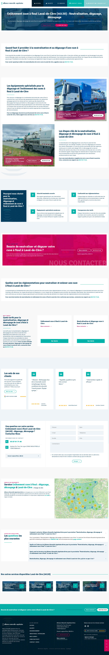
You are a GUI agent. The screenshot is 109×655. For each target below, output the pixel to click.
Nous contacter (84, 115)
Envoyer (76, 461)
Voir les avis (9, 391)
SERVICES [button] (62, 3)
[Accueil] (12, 3)
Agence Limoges (89, 637)
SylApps (68, 648)
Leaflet (106, 517)
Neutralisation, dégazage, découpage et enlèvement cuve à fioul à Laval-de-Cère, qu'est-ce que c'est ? (62, 559)
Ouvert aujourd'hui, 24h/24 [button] (84, 254)
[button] (90, 484)
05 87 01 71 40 (62, 25)
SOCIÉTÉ (50, 3)
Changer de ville (38, 488)
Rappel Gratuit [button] (47, 25)
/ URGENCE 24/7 (97, 3)
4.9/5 (15, 396)
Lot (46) (47, 495)
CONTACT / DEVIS (76, 3)
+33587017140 (54, 539)
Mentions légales (43, 648)
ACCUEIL (38, 3)
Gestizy (63, 648)
